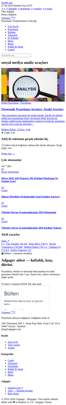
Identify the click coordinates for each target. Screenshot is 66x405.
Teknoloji (12, 35)
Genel (11, 360)
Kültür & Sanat (15, 46)
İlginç (10, 41)
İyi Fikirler (13, 38)
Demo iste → (8, 153)
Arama (11, 347)
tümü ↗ (5, 241)
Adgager (8, 18)
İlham (10, 43)
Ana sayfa (13, 342)
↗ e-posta (47, 8)
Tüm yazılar (14, 344)
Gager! (11, 49)
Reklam (12, 32)
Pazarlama (13, 29)
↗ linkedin (11, 8)
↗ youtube (36, 8)
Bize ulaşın (13, 393)
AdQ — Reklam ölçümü (20, 390)
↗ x (3, 8)
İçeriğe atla (6, 2)
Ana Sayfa (13, 26)
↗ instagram (23, 8)
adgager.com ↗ (15, 387)
